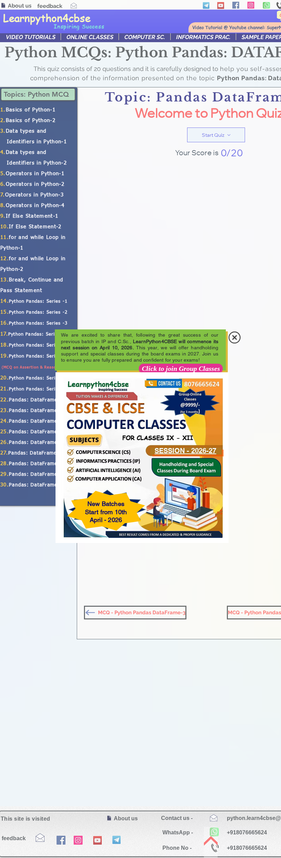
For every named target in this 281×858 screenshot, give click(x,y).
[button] (235, 337)
